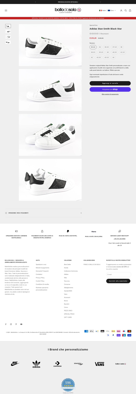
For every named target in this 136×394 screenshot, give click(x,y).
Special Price (94, 25)
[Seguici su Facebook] (6, 324)
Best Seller (67, 264)
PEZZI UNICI (68, 310)
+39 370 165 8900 (119, 239)
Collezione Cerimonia (71, 271)
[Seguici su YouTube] (21, 324)
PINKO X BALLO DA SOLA (92, 264)
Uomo (66, 307)
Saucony (67, 281)
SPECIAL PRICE (69, 314)
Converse (67, 284)
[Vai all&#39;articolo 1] (8, 26)
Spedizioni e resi (41, 264)
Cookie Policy (40, 281)
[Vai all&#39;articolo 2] (8, 31)
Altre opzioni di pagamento (110, 94)
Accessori (67, 297)
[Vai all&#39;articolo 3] (8, 37)
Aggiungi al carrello (110, 83)
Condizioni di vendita (42, 284)
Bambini (66, 304)
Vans (65, 294)
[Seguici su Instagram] (11, 324)
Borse (66, 301)
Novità (66, 268)
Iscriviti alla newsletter (118, 281)
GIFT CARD (68, 317)
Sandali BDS (68, 291)
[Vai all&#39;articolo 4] (8, 42)
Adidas (66, 274)
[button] (107, 10)
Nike (65, 277)
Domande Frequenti (42, 271)
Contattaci (39, 274)
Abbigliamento (68, 287)
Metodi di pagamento (42, 268)
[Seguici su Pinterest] (16, 324)
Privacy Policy (40, 277)
